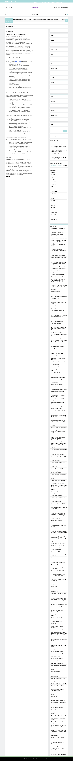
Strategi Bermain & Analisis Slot (57, 629)
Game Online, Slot (54, 318)
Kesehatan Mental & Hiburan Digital (58, 410)
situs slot (53, 82)
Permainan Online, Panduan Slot (57, 560)
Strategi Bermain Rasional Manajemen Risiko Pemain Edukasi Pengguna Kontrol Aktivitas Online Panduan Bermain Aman (59, 633)
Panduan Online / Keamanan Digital (58, 503)
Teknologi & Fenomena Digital (57, 649)
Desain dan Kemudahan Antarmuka (58, 274)
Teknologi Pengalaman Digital (57, 707)
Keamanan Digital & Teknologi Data (58, 386)
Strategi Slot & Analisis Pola (56, 637)
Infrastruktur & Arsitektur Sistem (57, 346)
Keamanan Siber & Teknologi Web (57, 406)
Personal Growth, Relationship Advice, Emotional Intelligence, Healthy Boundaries (58, 575)
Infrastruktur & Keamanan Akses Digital (58, 348)
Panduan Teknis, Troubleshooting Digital (58, 522)
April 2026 (53, 179)
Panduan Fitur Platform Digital (57, 468)
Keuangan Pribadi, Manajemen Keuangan (59, 427)
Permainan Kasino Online (56, 551)
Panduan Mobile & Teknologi (56, 495)
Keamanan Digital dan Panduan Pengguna (59, 389)
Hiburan (52, 344)
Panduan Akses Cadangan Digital (57, 454)
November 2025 (54, 191)
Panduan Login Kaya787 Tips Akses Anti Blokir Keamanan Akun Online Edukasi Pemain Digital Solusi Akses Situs (58, 482)
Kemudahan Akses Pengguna (56, 408)
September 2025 (54, 195)
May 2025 (53, 205)
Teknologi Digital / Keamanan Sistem (58, 678)
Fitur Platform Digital (55, 298)
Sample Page (35, 14)
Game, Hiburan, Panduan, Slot (56, 332)
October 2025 (53, 193)
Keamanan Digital (54, 382)
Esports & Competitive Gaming (57, 293)
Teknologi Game (54, 696)
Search (52, 129)
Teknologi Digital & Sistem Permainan (58, 683)
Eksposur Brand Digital (55, 291)
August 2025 (53, 198)
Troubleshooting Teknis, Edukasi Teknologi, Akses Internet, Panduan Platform (58, 739)
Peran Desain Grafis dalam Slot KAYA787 (17, 34)
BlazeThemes (46, 758)
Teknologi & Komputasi (55, 656)
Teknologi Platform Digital (56, 709)
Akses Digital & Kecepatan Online (57, 232)
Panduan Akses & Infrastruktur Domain (58, 452)
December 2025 (54, 188)
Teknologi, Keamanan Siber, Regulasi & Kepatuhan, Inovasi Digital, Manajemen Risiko (58, 726)
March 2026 (53, 181)
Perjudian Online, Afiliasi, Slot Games (58, 541)
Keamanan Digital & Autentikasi (57, 384)
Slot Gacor (53, 59)
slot (52, 54)
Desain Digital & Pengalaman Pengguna (58, 276)
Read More (8, 176)
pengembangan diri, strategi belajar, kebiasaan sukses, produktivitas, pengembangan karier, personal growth (58, 537)
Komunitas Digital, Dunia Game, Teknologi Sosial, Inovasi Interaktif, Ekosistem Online (59, 431)
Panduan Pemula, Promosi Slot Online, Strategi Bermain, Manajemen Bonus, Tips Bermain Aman (59, 507)
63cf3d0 (8, 36)
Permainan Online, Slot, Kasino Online (58, 562)
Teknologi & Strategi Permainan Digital (58, 665)
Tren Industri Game (54, 735)
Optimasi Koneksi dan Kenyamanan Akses (59, 449)
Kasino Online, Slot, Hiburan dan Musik (58, 372)
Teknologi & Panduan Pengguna (57, 658)
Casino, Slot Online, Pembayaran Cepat (58, 268)
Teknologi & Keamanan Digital (57, 653)
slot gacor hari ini (54, 119)
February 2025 (54, 212)
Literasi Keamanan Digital (56, 434)
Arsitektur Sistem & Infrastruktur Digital (58, 259)
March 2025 (53, 210)
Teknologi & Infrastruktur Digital (57, 651)
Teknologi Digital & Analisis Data (57, 681)
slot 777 (52, 77)
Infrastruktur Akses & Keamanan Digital (58, 351)
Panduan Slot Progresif (55, 518)
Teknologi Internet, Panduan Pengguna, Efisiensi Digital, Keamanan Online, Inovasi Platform (59, 704)
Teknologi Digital (54, 676)
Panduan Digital (54, 466)
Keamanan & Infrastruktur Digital (57, 375)
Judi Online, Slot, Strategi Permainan (58, 355)
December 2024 (54, 217)
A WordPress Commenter (56, 165)
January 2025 (53, 214)
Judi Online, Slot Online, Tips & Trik (57, 353)
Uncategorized (54, 752)
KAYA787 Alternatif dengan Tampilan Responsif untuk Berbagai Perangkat (48, 1)
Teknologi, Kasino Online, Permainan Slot (59, 715)
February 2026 (54, 184)
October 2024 (53, 221)
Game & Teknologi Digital (56, 305)
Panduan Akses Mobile (55, 460)
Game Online (53, 308)
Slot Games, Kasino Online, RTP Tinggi (58, 593)
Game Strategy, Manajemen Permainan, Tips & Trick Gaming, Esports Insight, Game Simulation (58, 328)
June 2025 (53, 203)
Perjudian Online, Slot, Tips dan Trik (58, 543)
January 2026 (53, 186)
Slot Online (53, 595)
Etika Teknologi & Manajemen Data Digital (59, 296)
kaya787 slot (18, 61)
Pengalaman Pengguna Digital (57, 528)
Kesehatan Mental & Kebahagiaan (57, 413)
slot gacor (53, 87)
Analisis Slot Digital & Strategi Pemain (58, 252)
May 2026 (53, 177)
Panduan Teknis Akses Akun (56, 520)
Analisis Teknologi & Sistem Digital (58, 255)
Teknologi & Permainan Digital (57, 663)
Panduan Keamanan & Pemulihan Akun (58, 474)
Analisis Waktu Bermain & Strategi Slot (58, 257)
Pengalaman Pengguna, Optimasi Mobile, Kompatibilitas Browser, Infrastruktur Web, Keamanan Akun (59, 532)
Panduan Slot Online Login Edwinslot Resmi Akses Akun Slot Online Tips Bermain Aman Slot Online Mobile (58, 514)
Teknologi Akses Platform (56, 673)
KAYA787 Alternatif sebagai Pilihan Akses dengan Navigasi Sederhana (29, 19)
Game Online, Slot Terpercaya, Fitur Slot (58, 321)
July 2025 (53, 200)
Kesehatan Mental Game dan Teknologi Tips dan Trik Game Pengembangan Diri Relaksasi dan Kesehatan (58, 417)
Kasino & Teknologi (55, 366)
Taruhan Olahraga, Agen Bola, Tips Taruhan (59, 643)
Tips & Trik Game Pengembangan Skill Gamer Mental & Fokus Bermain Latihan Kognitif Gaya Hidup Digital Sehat (58, 731)
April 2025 (53, 207)
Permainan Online (54, 557)
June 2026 (53, 174)
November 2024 (54, 219)
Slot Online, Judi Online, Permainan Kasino (59, 604)
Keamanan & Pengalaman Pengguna (58, 377)
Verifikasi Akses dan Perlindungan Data (58, 754)
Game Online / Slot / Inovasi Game (57, 310)
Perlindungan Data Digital (56, 549)
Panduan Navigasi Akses (56, 501)
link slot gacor (54, 49)
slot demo (53, 101)
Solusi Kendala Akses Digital (56, 621)
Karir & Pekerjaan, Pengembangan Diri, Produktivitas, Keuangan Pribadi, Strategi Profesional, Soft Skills (59, 363)
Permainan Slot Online (55, 564)
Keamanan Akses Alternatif (56, 379)
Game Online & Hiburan (55, 312)
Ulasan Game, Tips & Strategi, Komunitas (59, 746)
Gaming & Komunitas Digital (56, 338)
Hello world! (65, 165)
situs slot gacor (54, 68)
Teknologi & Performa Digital (56, 660)
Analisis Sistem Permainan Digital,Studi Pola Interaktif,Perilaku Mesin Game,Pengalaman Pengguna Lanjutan (58, 249)
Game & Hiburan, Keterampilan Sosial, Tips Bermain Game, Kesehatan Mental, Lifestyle (58, 302)
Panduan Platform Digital (56, 510)
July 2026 (53, 172)
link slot (52, 63)
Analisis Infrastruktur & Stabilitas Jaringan (59, 238)
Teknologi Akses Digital (55, 671)
